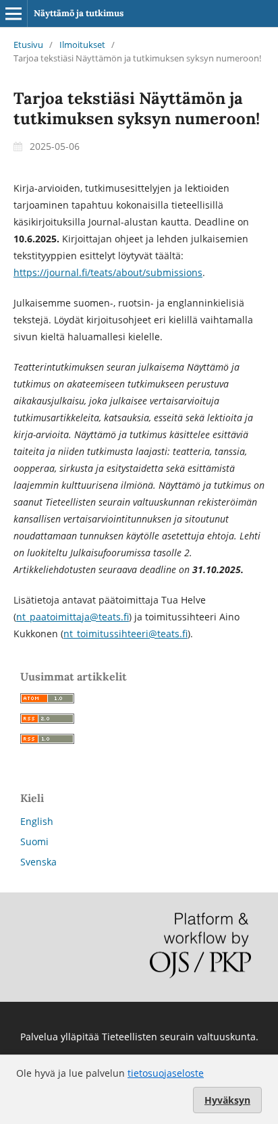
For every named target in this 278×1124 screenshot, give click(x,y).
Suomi (34, 841)
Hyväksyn (227, 1100)
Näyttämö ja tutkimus (78, 13)
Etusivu (28, 44)
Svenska (38, 861)
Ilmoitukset (82, 44)
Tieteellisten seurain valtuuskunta (179, 1036)
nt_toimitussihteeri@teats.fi (125, 633)
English (36, 821)
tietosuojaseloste (166, 1073)
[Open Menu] (13, 13)
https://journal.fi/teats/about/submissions (107, 272)
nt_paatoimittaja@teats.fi (72, 616)
